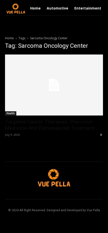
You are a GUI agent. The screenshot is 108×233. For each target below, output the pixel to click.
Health (11, 113)
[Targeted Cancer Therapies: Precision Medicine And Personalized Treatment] (54, 85)
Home (9, 38)
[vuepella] (16, 8)
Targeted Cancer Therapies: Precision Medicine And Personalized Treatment (50, 125)
